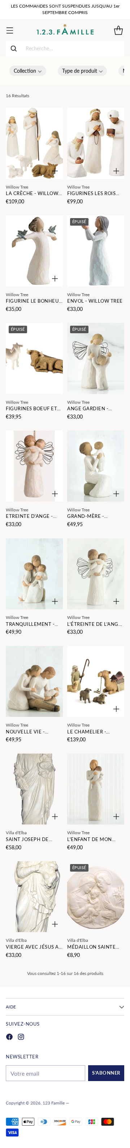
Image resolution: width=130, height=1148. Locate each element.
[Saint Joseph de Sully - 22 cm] (34, 789)
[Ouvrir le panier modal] (118, 30)
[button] (28, 71)
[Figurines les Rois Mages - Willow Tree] (95, 143)
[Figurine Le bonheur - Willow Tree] (34, 250)
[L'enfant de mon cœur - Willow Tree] (95, 789)
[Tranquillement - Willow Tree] (34, 574)
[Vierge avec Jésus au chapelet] (34, 896)
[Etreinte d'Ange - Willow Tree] (34, 466)
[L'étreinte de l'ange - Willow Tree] (95, 574)
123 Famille (54, 1103)
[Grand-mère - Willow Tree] (95, 466)
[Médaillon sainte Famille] (95, 896)
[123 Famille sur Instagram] (21, 1037)
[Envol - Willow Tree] (95, 250)
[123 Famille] (65, 30)
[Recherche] (14, 48)
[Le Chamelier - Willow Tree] (95, 681)
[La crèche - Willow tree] (34, 143)
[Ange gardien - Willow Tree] (95, 358)
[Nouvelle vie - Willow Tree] (34, 681)
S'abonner (106, 1073)
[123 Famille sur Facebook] (9, 1037)
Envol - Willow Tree (95, 301)
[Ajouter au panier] (54, 170)
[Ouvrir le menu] (9, 30)
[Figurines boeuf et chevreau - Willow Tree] (34, 358)
